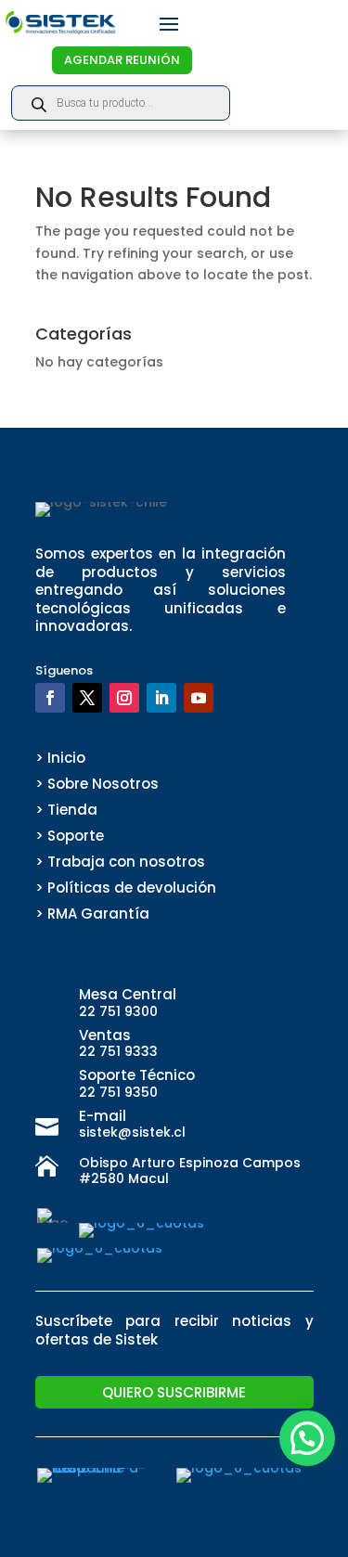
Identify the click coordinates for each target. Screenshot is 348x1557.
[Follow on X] (87, 698)
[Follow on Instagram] (124, 698)
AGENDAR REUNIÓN (122, 60)
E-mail (102, 1116)
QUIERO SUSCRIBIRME (174, 1392)
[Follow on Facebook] (50, 698)
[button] (307, 1438)
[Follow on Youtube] (198, 698)
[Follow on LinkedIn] (161, 698)
